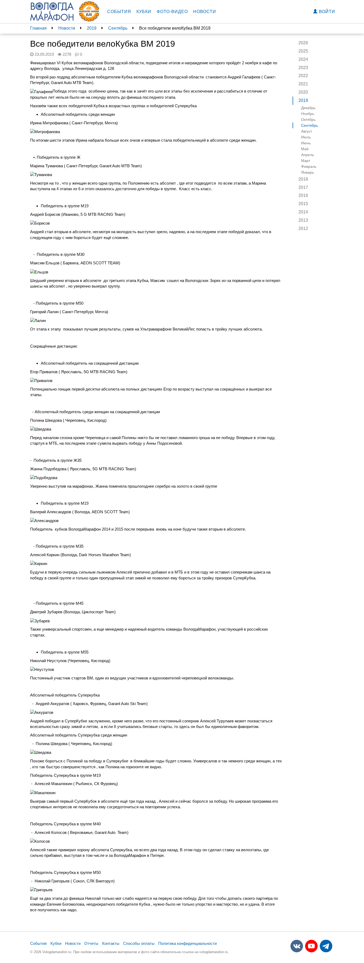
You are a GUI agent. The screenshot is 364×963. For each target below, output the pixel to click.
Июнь (306, 143)
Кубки (143, 11)
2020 (303, 92)
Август (306, 131)
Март (305, 160)
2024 (303, 59)
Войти (326, 11)
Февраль (308, 166)
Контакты (110, 943)
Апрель (307, 155)
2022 (303, 75)
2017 (303, 187)
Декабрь (308, 108)
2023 (303, 67)
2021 (303, 84)
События (119, 11)
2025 (303, 51)
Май (305, 149)
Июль (306, 137)
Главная (38, 28)
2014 (303, 212)
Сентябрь (117, 28)
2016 (303, 195)
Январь (307, 172)
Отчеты (91, 943)
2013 (303, 220)
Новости (204, 11)
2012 (303, 228)
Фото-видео (172, 11)
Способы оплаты (139, 943)
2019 (91, 28)
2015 (303, 203)
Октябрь (308, 119)
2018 (303, 179)
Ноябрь (307, 114)
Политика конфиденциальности (187, 943)
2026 (303, 43)
